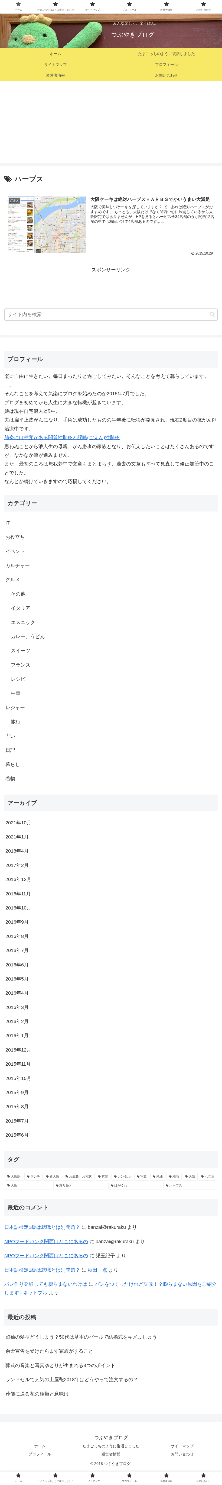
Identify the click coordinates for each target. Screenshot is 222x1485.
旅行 (16, 721)
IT (7, 523)
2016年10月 (18, 908)
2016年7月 (17, 950)
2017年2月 (17, 865)
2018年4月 (17, 851)
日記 (10, 750)
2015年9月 (17, 1092)
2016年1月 (17, 1035)
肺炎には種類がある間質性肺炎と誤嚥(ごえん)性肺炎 (62, 437)
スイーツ (20, 650)
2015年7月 (17, 1121)
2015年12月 (18, 1050)
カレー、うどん (28, 636)
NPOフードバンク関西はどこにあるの (46, 1241)
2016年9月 (17, 922)
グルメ (12, 579)
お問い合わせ (182, 1454)
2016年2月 (17, 1021)
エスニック (23, 622)
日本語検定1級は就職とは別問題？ (42, 1227)
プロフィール (39, 1454)
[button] (212, 314)
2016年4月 (17, 993)
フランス (20, 665)
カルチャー (17, 565)
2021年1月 (17, 837)
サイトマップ (182, 1446)
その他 (18, 594)
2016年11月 (18, 893)
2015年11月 (18, 1064)
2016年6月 (17, 965)
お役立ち (15, 537)
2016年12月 (18, 879)
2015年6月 (17, 1135)
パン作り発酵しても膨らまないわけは (45, 1284)
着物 (10, 778)
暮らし (12, 764)
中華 (16, 693)
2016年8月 (17, 936)
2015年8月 (17, 1106)
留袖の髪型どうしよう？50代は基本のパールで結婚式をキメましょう (81, 1337)
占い (10, 736)
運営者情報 (111, 1454)
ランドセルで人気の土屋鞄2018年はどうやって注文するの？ (71, 1379)
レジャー (15, 707)
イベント (15, 551)
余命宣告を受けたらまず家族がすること (49, 1351)
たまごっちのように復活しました (111, 1446)
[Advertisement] (111, 125)
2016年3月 (17, 1007)
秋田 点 (97, 1270)
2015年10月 (18, 1078)
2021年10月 (18, 822)
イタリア (20, 608)
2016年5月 (17, 979)
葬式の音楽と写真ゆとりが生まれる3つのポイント (60, 1365)
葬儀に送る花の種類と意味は (37, 1394)
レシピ (18, 679)
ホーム (39, 1446)
